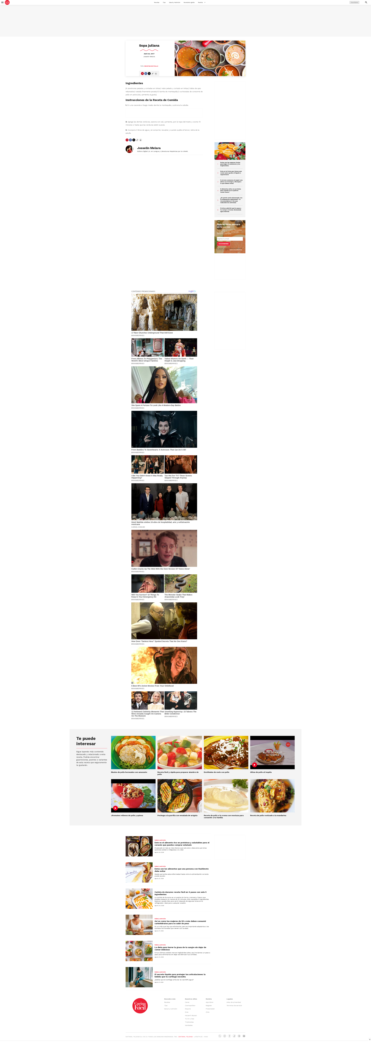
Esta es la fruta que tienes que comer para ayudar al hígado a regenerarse (231, 172)
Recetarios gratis (189, 2)
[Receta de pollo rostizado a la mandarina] (272, 795)
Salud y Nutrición (174, 2)
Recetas (156, 2)
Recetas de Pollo (151, 66)
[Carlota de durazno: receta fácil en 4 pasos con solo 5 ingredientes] (139, 898)
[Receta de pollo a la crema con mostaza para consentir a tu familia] (226, 795)
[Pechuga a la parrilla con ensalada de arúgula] (179, 795)
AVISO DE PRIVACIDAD (236, 249)
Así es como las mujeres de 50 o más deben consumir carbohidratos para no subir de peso (180, 922)
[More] (204, 2)
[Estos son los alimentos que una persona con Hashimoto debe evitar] (139, 872)
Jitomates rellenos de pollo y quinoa (127, 815)
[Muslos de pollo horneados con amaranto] (133, 752)
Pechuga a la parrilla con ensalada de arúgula (177, 815)
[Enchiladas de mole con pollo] (226, 752)
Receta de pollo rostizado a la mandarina (268, 815)
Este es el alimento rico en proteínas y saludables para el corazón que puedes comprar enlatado (182, 843)
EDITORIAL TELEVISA (185, 1036)
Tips (164, 2)
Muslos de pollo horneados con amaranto (129, 772)
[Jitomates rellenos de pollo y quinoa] (133, 795)
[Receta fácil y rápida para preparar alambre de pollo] (179, 752)
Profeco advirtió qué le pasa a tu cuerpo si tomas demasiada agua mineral (230, 209)
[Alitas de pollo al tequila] (272, 752)
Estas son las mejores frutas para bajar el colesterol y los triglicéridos (230, 164)
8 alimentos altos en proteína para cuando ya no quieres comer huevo (230, 190)
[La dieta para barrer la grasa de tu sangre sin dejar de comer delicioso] (139, 951)
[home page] (7, 2)
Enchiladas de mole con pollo (216, 772)
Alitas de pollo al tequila (261, 772)
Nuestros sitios (191, 999)
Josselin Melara (149, 56)
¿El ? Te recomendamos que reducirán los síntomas (231, 200)
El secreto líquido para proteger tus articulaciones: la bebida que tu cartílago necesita (180, 975)
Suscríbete (354, 2)
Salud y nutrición (160, 840)
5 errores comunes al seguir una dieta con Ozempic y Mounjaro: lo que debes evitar (231, 181)
